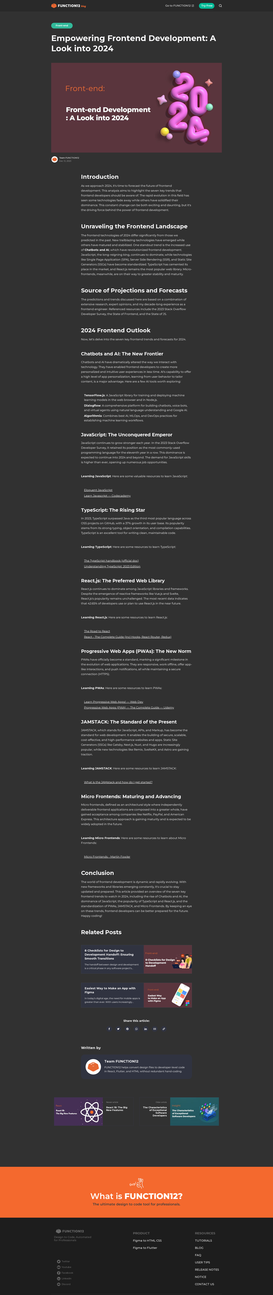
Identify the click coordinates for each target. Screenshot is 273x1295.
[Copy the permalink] (164, 1029)
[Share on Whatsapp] (136, 1029)
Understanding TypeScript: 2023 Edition (112, 566)
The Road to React (97, 631)
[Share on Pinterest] (127, 1029)
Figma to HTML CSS (147, 1240)
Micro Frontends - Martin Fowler (107, 856)
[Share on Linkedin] (145, 1029)
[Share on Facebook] (109, 1029)
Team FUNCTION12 (69, 158)
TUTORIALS (203, 1240)
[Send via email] (155, 1029)
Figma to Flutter (145, 1248)
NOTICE (200, 1277)
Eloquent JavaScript (98, 490)
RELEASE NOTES (207, 1269)
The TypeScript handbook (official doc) (111, 560)
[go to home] (72, 1231)
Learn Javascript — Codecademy (107, 495)
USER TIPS (202, 1262)
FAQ (198, 1255)
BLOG (199, 1248)
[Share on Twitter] (118, 1029)
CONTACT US (204, 1284)
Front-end (62, 25)
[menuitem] (179, 6)
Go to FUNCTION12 (178, 5)
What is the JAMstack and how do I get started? (118, 782)
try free (207, 5)
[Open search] (220, 5)
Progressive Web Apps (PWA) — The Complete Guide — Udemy (129, 707)
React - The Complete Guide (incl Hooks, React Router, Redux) (127, 637)
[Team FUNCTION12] (93, 1066)
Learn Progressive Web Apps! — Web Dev (113, 702)
